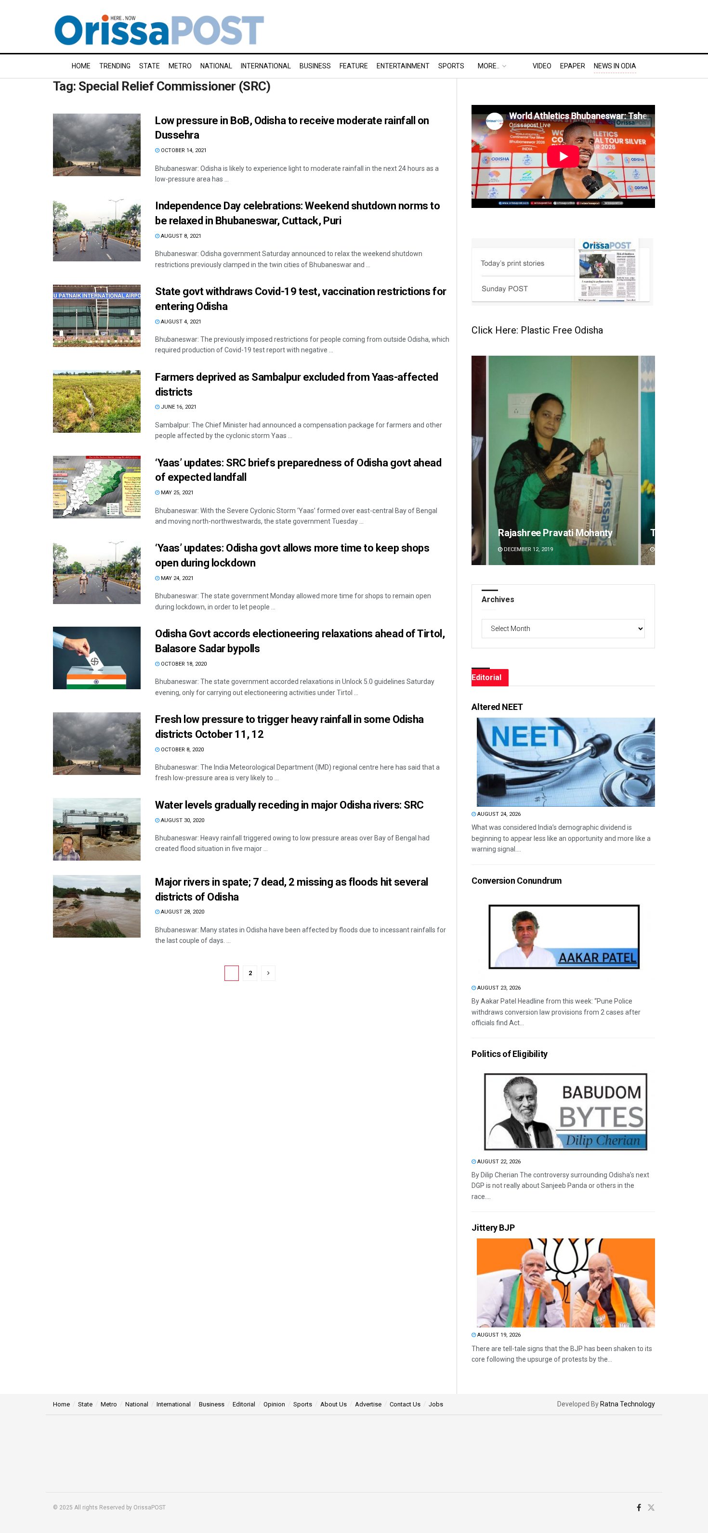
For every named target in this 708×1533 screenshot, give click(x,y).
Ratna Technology (627, 1404)
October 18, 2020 (183, 664)
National (216, 66)
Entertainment (403, 66)
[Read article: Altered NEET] (566, 762)
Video (542, 66)
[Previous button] (479, 460)
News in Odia (615, 66)
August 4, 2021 (180, 322)
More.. (488, 66)
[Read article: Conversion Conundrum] (566, 935)
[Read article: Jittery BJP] (566, 1282)
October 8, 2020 (181, 750)
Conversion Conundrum (517, 881)
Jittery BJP (493, 1228)
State (149, 66)
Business (315, 66)
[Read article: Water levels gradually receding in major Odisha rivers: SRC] (97, 829)
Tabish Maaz (525, 533)
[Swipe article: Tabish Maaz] (563, 460)
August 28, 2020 (181, 912)
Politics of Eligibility (510, 1054)
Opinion (274, 1404)
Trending (115, 66)
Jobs (436, 1404)
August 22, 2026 (498, 1162)
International (266, 66)
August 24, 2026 (498, 814)
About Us (333, 1404)
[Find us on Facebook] (639, 1508)
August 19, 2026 (498, 1335)
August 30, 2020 (181, 820)
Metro (180, 66)
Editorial (244, 1404)
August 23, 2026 (498, 988)
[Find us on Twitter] (651, 1508)
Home (81, 66)
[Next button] (648, 460)
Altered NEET (497, 707)
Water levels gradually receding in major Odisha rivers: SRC (289, 805)
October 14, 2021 (183, 150)
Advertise (368, 1404)
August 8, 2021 (180, 236)
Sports (451, 66)
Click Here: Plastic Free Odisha (537, 330)
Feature (354, 66)
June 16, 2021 (178, 407)
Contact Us (405, 1404)
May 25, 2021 (176, 493)
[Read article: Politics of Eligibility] (566, 1109)
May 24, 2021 (176, 578)
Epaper (572, 66)
